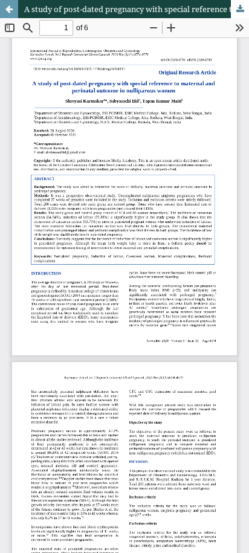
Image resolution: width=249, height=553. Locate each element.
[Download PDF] (240, 9)
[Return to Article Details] (9, 9)
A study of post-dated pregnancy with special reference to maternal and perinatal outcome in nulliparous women (136, 9)
